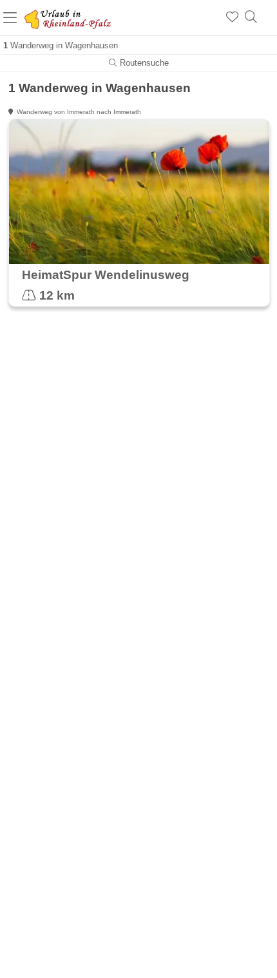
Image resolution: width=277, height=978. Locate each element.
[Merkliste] (232, 17)
